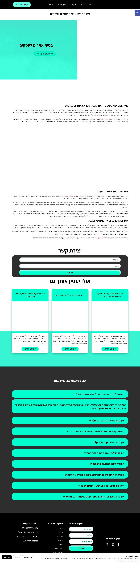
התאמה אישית (28, 557)
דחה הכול (17, 557)
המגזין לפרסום (62, 4)
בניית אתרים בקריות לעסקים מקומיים (70, 295)
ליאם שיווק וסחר (100, 238)
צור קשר (74, 4)
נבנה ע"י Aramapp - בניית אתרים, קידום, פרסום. (127, 561)
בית (90, 4)
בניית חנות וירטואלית (108, 119)
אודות (82, 4)
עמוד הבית (83, 14)
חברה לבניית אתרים (70, 196)
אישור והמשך (6, 557)
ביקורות (51, 4)
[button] (137, 13)
